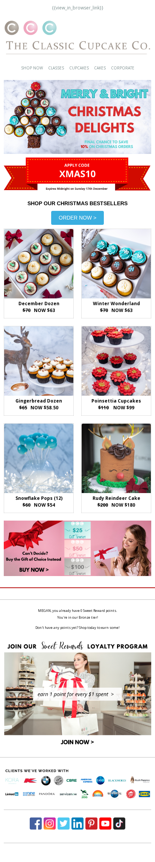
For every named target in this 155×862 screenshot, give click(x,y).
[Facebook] (36, 823)
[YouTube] (105, 823)
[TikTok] (119, 823)
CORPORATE (122, 68)
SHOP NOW (32, 68)
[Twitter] (64, 823)
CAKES (100, 68)
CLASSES (56, 68)
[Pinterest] (91, 823)
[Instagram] (50, 823)
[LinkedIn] (77, 823)
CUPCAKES (79, 68)
